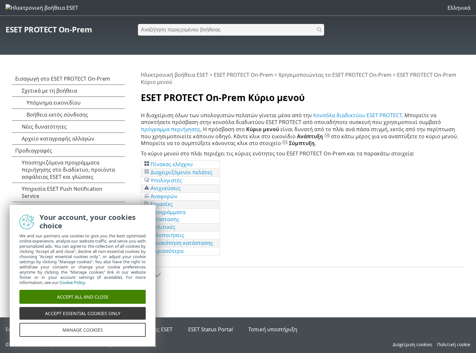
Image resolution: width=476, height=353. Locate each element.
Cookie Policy (72, 282)
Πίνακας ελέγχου (172, 164)
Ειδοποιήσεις (166, 235)
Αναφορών (163, 196)
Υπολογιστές (165, 180)
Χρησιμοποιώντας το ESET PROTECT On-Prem (334, 74)
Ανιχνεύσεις (165, 188)
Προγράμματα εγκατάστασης (165, 216)
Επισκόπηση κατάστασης (181, 242)
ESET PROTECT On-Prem (49, 29)
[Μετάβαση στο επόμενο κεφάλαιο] (157, 275)
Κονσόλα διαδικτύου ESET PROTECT (357, 115)
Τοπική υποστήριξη (272, 329)
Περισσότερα (166, 251)
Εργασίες (161, 204)
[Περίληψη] (460, 94)
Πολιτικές (162, 227)
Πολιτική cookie (453, 344)
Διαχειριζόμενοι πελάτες (181, 172)
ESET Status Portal (210, 329)
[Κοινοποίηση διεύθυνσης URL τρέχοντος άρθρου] (441, 94)
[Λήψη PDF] (450, 94)
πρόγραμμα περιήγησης (170, 129)
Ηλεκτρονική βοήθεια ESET (174, 74)
